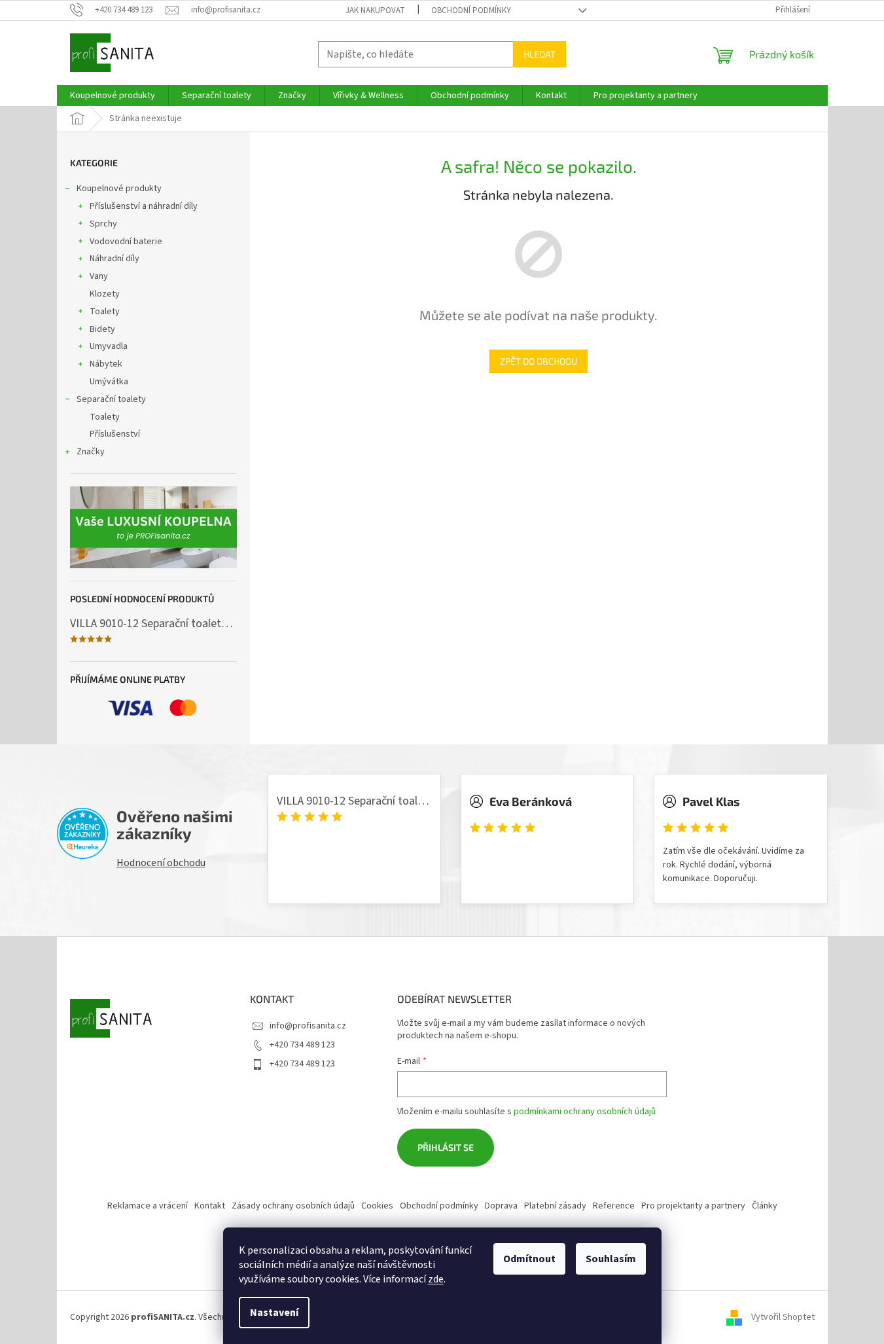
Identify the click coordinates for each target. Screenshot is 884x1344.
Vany (99, 276)
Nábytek (106, 364)
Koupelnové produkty (119, 188)
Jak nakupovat (375, 10)
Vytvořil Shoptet (783, 1317)
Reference (614, 1205)
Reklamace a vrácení (147, 1205)
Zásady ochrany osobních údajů (293, 1205)
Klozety (105, 293)
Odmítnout (529, 1259)
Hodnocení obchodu (160, 863)
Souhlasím (611, 1259)
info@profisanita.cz (308, 1025)
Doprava (501, 1205)
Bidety (102, 329)
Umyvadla (109, 346)
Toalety (105, 311)
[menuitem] (112, 95)
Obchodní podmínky (471, 10)
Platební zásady (555, 1205)
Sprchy (103, 223)
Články (764, 1205)
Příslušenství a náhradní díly (144, 206)
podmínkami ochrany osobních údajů (585, 1111)
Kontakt (209, 1205)
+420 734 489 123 (302, 1044)
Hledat (539, 54)
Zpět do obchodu (538, 361)
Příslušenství (115, 434)
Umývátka (109, 381)
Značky (91, 451)
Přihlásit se (445, 1147)
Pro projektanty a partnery (693, 1205)
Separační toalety (111, 399)
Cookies (377, 1205)
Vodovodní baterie (126, 241)
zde (436, 1279)
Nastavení (274, 1312)
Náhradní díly (114, 258)
